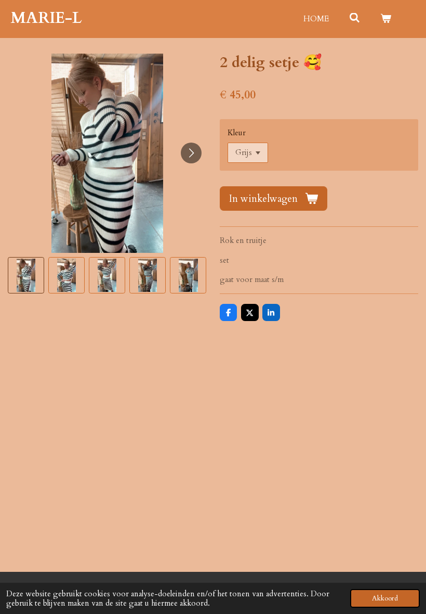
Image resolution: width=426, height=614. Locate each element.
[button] (26, 275)
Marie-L (46, 18)
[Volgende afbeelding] (191, 153)
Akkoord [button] (385, 598)
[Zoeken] (354, 18)
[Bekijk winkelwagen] (385, 19)
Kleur (237, 132)
